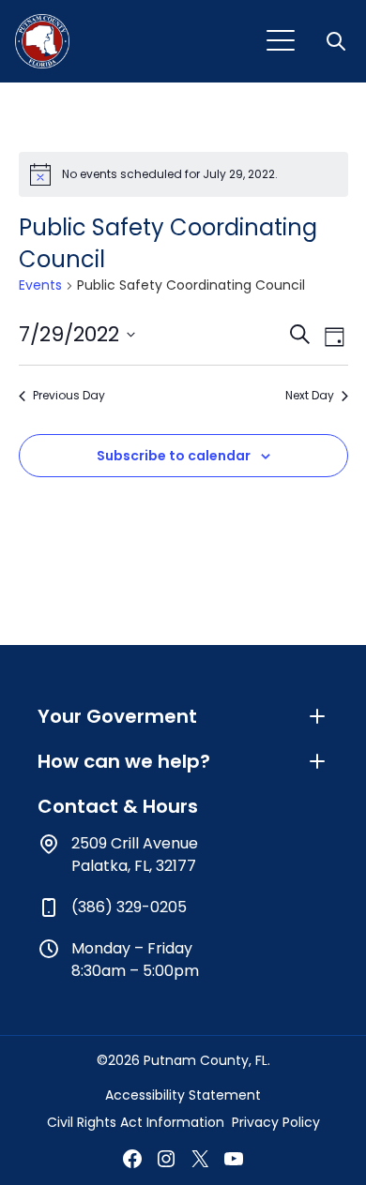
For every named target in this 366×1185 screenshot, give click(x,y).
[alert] (183, 174)
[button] (338, 41)
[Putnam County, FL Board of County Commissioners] (42, 41)
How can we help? (124, 761)
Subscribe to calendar (174, 455)
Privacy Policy (276, 1122)
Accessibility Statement (183, 1095)
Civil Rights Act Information (135, 1122)
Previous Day (69, 395)
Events (40, 285)
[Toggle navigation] (281, 41)
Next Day (309, 395)
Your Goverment (117, 716)
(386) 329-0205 (129, 907)
